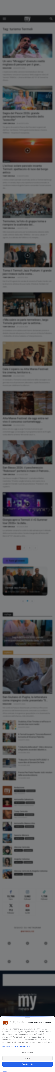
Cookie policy (24, 1046)
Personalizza (27, 1052)
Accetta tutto (27, 1064)
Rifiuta (27, 1058)
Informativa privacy (10, 1046)
